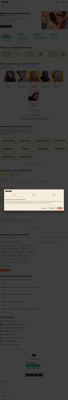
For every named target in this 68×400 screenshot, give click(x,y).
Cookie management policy (44, 203)
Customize (51, 208)
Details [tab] (34, 194)
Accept (59, 208)
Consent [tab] (14, 194)
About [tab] (53, 194)
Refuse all (43, 208)
